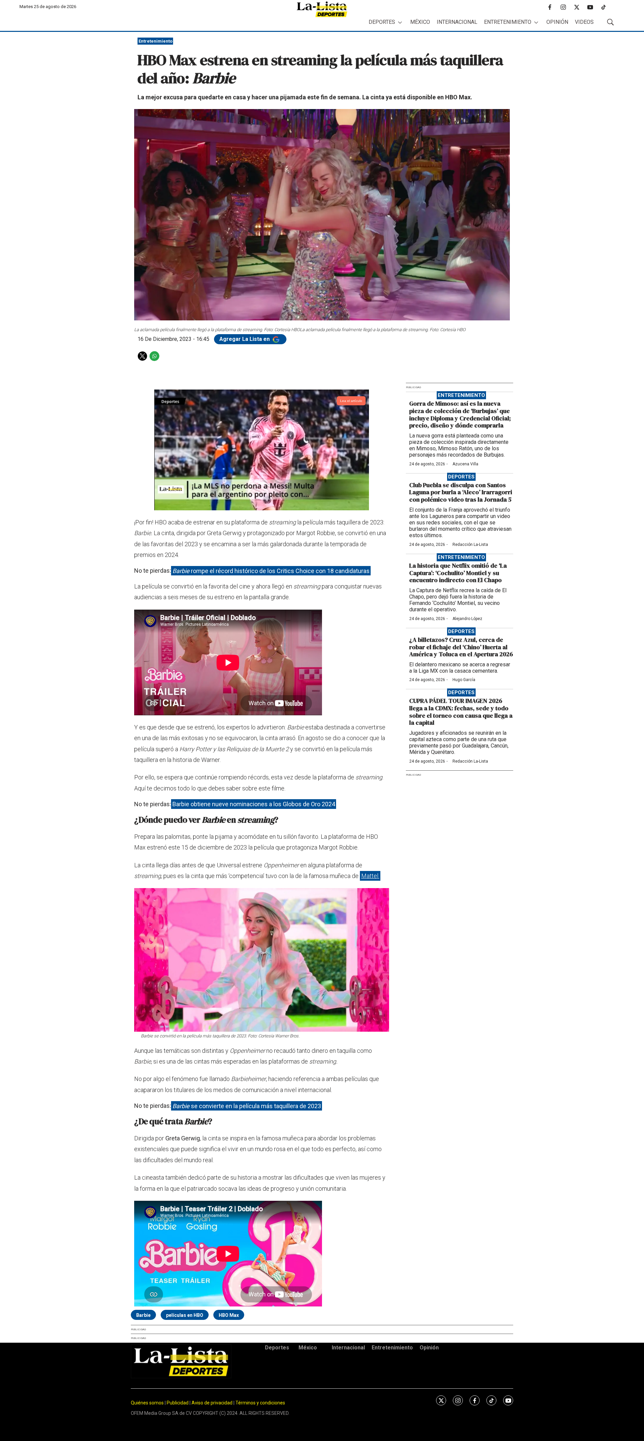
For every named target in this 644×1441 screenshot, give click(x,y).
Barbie (143, 1315)
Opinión (557, 22)
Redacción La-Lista (470, 544)
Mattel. (370, 875)
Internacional (457, 22)
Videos (584, 22)
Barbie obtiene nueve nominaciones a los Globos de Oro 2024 (253, 804)
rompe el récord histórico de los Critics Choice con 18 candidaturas (271, 570)
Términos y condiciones (260, 1402)
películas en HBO (184, 1315)
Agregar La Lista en (245, 339)
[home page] (322, 9)
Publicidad (178, 1402)
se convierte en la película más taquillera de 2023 (246, 1105)
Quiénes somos (147, 1402)
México (420, 22)
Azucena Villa (465, 464)
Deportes (382, 22)
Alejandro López (467, 618)
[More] (400, 22)
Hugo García (463, 679)
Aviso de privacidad (212, 1402)
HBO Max (229, 1315)
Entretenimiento (507, 22)
